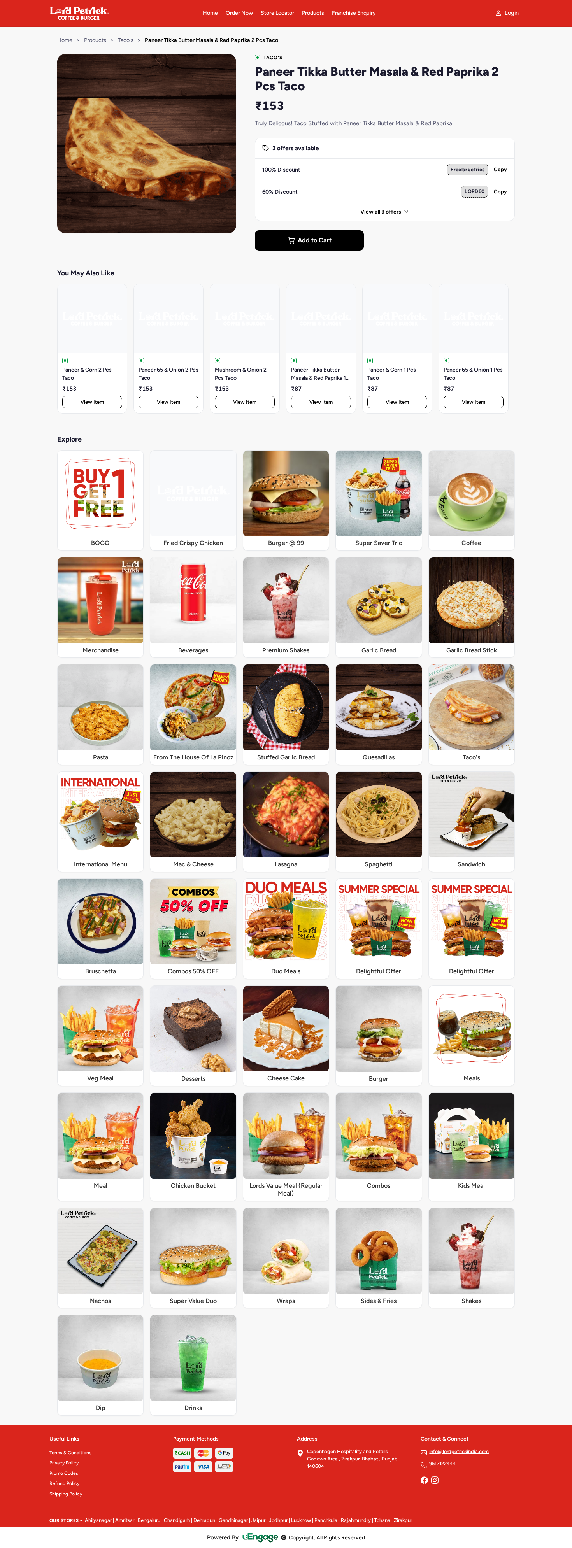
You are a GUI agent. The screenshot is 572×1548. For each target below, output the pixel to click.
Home (210, 13)
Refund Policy (64, 1483)
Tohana (382, 1520)
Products (313, 13)
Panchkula (325, 1520)
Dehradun (204, 1520)
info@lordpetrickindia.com (459, 1451)
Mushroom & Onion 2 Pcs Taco (241, 373)
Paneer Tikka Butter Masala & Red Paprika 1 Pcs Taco (318, 374)
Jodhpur (278, 1520)
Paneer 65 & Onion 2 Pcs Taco (168, 373)
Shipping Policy (65, 1494)
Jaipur (258, 1520)
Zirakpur (403, 1520)
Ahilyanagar (98, 1520)
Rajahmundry (356, 1520)
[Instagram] (434, 1480)
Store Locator (277, 13)
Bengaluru (149, 1520)
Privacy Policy (64, 1463)
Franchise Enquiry (354, 13)
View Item (92, 402)
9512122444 (442, 1463)
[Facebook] (424, 1480)
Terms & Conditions (70, 1452)
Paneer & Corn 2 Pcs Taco (87, 373)
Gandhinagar (233, 1520)
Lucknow (301, 1520)
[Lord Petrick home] (121, 13)
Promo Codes (63, 1473)
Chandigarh (177, 1520)
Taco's (125, 40)
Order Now (239, 13)
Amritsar (124, 1520)
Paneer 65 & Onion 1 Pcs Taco (473, 373)
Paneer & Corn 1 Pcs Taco (391, 373)
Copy (500, 169)
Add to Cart (315, 240)
